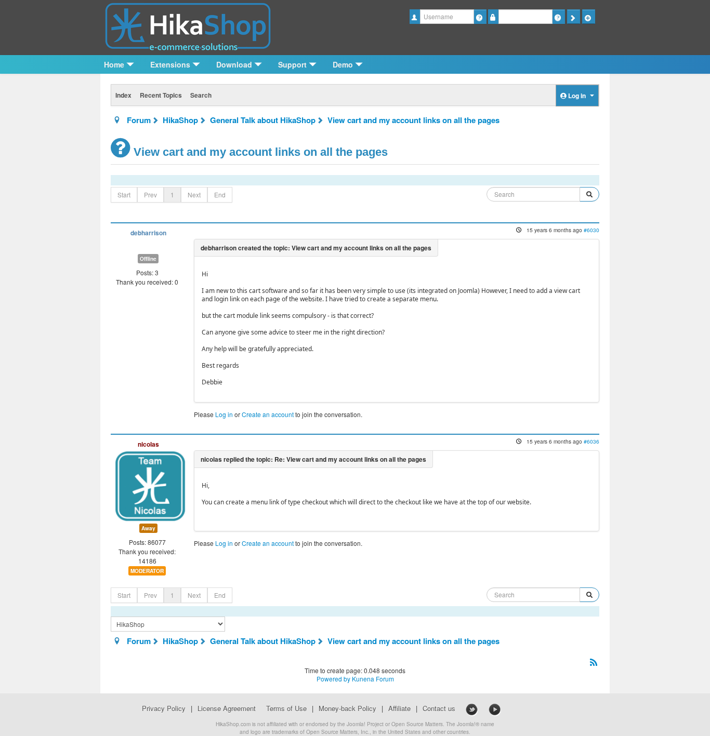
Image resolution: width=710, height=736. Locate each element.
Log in (224, 414)
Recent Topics (161, 95)
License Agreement (227, 708)
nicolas (148, 444)
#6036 (591, 441)
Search (201, 95)
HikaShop (180, 120)
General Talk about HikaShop (262, 120)
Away (148, 528)
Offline (148, 258)
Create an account (268, 414)
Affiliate (399, 708)
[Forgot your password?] (558, 16)
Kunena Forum (373, 678)
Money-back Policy (347, 708)
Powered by (333, 678)
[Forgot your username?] (480, 16)
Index (123, 95)
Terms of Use (286, 708)
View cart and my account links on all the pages (413, 120)
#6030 (591, 230)
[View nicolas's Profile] (150, 484)
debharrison (148, 233)
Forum (139, 120)
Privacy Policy (164, 708)
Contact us (439, 708)
